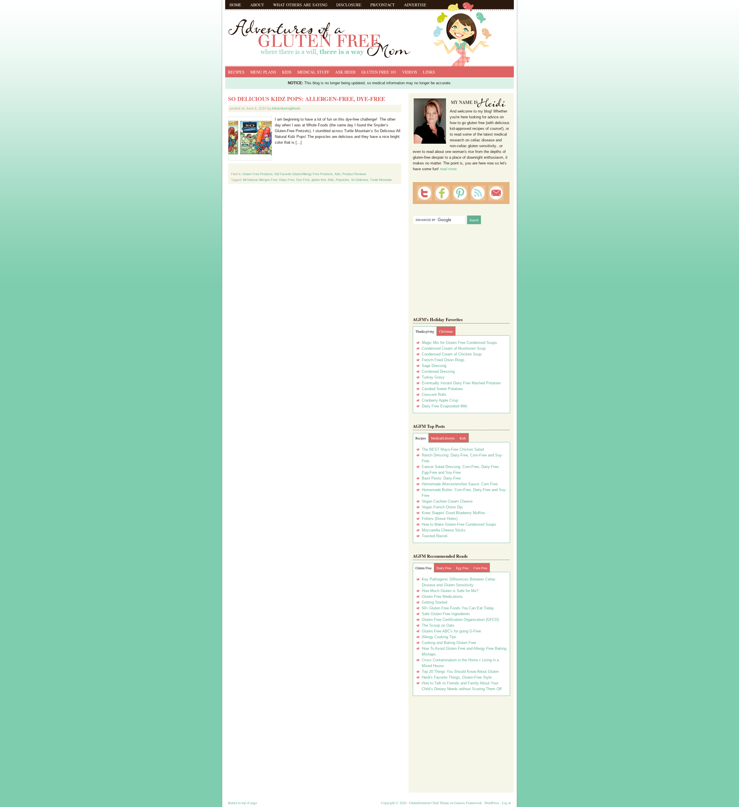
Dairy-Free (286, 179)
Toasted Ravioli (434, 536)
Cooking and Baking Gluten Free (449, 643)
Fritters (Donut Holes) (440, 518)
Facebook (442, 193)
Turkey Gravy (433, 377)
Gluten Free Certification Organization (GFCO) (460, 619)
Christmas (446, 331)
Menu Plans (263, 72)
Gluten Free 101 (378, 72)
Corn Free (480, 568)
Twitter (424, 193)
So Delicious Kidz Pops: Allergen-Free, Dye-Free (306, 99)
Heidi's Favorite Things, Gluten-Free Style (457, 677)
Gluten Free (423, 568)
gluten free (318, 179)
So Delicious (359, 179)
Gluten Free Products (257, 174)
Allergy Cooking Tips (439, 637)
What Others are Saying (300, 5)
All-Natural (250, 179)
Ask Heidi (345, 72)
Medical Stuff (313, 72)
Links (429, 72)
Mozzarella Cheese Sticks (444, 530)
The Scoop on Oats (438, 625)
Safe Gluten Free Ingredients (446, 614)
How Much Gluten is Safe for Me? (450, 591)
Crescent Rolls (434, 394)
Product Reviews (354, 174)
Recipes (236, 72)
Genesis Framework (468, 802)
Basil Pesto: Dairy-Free (441, 478)
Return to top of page (242, 802)
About (257, 5)
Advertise (415, 5)
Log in (506, 802)
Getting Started (434, 602)
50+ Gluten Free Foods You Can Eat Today (458, 608)
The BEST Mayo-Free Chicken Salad (453, 449)
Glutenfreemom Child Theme (429, 802)
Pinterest (460, 193)
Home (235, 5)
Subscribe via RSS (478, 193)
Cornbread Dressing (438, 371)
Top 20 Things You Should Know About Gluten (460, 671)
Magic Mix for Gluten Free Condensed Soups (459, 342)
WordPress (491, 802)
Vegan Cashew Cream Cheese (447, 501)
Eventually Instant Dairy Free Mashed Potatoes (461, 383)
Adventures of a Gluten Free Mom (369, 31)
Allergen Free (268, 179)
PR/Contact (382, 5)
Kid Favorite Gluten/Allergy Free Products (304, 174)
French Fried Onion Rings (443, 360)
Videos (409, 72)
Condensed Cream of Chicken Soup (452, 354)
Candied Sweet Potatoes (442, 389)
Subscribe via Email (495, 193)
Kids (287, 72)
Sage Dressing (434, 366)
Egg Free (462, 568)
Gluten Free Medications (442, 596)
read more (448, 169)
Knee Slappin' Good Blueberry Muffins (453, 513)
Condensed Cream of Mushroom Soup (454, 348)
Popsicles (342, 179)
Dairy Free (443, 568)
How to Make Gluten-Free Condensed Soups (459, 524)
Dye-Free (303, 179)
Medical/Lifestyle (443, 438)
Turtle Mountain (381, 179)
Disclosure (348, 5)
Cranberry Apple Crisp (440, 400)
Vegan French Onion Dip (442, 507)
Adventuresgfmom (286, 108)
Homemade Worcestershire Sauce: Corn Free (460, 484)
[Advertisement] (461, 742)
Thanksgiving (424, 331)
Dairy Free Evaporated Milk (444, 406)
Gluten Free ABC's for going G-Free (451, 631)
